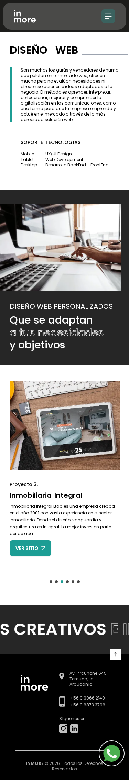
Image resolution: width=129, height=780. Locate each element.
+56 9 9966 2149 (87, 698)
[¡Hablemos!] (107, 753)
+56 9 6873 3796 (87, 705)
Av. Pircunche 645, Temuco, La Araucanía (88, 679)
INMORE (35, 763)
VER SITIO (27, 548)
